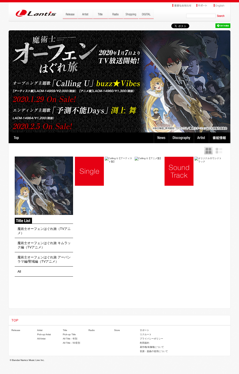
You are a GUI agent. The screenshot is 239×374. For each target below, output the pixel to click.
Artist (202, 137)
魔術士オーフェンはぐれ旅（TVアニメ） (44, 231)
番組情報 (220, 137)
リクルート (145, 334)
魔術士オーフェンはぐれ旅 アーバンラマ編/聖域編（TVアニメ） (44, 259)
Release (15, 330)
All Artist (41, 338)
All (19, 271)
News (161, 137)
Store (117, 330)
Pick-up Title (69, 334)
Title (65, 330)
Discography (181, 137)
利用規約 (144, 343)
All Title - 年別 (70, 338)
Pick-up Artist (44, 334)
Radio (91, 330)
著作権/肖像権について (152, 347)
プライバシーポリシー (151, 338)
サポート (144, 330)
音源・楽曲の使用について (154, 351)
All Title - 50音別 (71, 343)
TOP (16, 137)
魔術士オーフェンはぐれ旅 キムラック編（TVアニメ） (44, 245)
